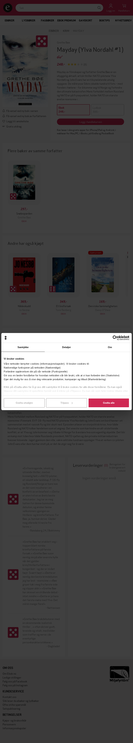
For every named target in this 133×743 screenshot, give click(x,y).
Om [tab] (110, 347)
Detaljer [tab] (66, 347)
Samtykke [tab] (23, 347)
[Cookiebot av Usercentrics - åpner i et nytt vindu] (115, 337)
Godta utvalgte (24, 402)
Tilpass (64, 402)
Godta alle (109, 402)
